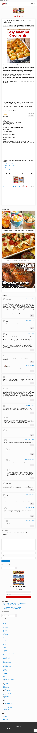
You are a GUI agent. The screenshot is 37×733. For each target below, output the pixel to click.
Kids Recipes (5, 659)
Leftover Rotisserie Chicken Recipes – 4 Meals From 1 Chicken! (18, 290)
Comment (3, 537)
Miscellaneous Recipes (7, 662)
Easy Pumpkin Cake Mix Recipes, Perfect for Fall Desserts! (12, 607)
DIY (4, 697)
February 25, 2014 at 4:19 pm (29, 429)
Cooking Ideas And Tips (8, 703)
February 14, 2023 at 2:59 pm (29, 459)
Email (2, 555)
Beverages (5, 638)
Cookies (5, 650)
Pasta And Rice (5, 665)
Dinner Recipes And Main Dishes (8, 653)
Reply (32, 315)
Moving (5, 700)
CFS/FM (4, 622)
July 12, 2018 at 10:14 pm (30, 482)
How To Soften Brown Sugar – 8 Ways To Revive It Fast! (12, 608)
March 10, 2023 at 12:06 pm (30, 520)
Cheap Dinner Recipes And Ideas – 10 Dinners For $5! (12, 167)
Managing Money (6, 687)
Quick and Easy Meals (8, 707)
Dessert (4, 624)
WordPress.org (5, 719)
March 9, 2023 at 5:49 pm (30, 494)
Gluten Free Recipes (6, 657)
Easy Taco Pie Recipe (7, 169)
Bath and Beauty (6, 696)
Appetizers (4, 620)
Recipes (4, 637)
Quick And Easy (6, 709)
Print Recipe (31, 113)
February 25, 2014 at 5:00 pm (29, 439)
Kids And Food (6, 704)
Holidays (4, 676)
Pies (4, 651)
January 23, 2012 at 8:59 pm (30, 320)
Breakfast (5, 644)
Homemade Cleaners (6, 658)
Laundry (4, 631)
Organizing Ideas (5, 627)
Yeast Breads (6, 643)
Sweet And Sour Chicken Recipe (9, 165)
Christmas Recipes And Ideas (9, 679)
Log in (4, 715)
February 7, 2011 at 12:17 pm (30, 298)
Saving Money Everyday (8, 693)
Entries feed (5, 716)
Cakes (5, 647)
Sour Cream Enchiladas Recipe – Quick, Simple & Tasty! (18, 260)
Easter (5, 680)
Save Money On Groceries (7, 701)
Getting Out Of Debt (7, 690)
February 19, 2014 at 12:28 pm (29, 376)
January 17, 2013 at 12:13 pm (30, 333)
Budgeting (5, 689)
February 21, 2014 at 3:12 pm (30, 405)
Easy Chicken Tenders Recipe (8, 163)
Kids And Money (6, 691)
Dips (4, 654)
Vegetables (5, 673)
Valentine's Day (6, 684)
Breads (4, 640)
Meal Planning (6, 706)
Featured (4, 626)
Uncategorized (5, 710)
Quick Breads (6, 641)
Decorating (5, 630)
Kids (4, 686)
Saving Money (5, 674)
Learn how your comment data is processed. (24, 564)
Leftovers (5, 661)
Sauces (4, 669)
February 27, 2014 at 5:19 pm (30, 448)
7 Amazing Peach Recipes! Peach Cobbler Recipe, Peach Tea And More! (18, 230)
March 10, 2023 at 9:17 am (30, 507)
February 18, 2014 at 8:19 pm (30, 365)
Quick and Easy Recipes (7, 666)
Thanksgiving (6, 683)
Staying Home (5, 634)
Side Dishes (5, 670)
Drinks (4, 655)
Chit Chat (4, 623)
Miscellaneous (5, 694)
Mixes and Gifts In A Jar (7, 663)
